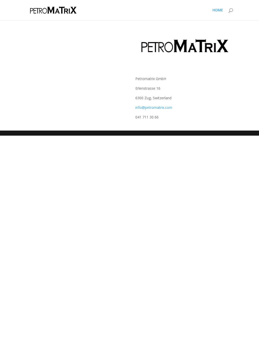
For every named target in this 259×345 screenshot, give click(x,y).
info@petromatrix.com (153, 107)
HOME (217, 10)
